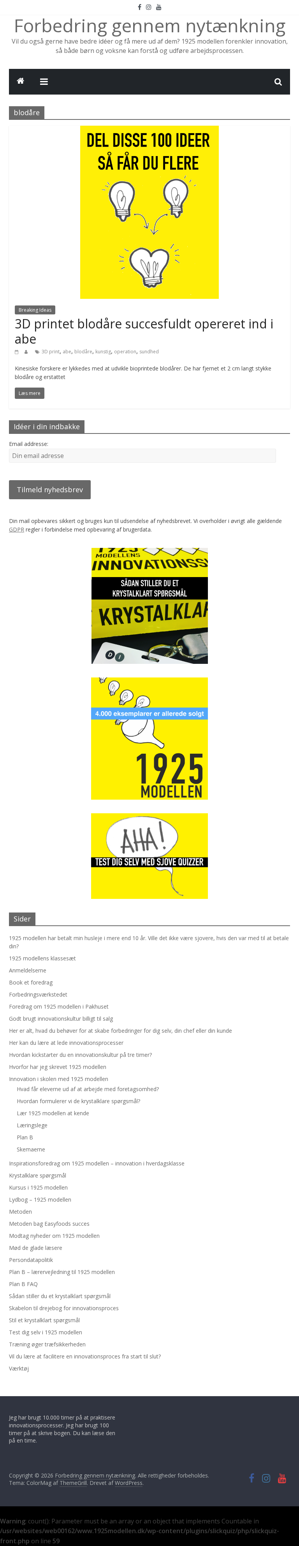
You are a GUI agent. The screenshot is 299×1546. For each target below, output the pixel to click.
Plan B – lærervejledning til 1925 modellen (62, 1272)
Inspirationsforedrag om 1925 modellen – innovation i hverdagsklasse (97, 1163)
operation (125, 351)
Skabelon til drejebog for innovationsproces (64, 1308)
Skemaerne (31, 1149)
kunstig (103, 351)
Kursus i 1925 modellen (38, 1187)
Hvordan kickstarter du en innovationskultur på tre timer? (80, 1054)
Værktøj (19, 1368)
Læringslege (32, 1125)
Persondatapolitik (31, 1259)
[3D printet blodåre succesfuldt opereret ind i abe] (149, 130)
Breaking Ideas (35, 310)
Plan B (25, 1137)
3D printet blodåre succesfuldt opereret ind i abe (144, 331)
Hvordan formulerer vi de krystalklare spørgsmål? (78, 1101)
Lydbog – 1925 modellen (40, 1199)
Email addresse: (28, 443)
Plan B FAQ (23, 1284)
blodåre (83, 351)
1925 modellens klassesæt (42, 958)
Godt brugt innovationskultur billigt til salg (61, 1018)
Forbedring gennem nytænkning (149, 25)
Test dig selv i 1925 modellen (45, 1332)
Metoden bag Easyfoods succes (49, 1223)
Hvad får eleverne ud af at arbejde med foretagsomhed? (88, 1089)
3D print (51, 351)
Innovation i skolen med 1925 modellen (58, 1079)
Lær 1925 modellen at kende (53, 1113)
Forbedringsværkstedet (38, 994)
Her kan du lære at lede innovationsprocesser (66, 1042)
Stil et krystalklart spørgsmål (44, 1320)
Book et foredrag (31, 982)
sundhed (149, 351)
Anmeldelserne (27, 970)
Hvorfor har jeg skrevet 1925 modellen (57, 1066)
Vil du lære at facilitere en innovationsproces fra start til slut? (85, 1356)
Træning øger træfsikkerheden (47, 1344)
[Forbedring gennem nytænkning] (20, 82)
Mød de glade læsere (35, 1247)
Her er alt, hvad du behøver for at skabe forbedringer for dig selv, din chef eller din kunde (120, 1030)
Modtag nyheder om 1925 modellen (54, 1235)
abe (67, 351)
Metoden (20, 1211)
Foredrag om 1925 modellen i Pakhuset (59, 1006)
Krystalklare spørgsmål (37, 1175)
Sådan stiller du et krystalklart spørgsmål (60, 1296)
